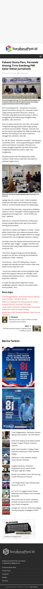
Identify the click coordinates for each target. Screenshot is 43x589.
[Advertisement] (21, 21)
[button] (40, 56)
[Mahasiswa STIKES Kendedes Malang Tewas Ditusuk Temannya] (6, 460)
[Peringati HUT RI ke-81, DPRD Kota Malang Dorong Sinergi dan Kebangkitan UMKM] (6, 511)
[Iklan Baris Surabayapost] (18, 538)
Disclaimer (5, 574)
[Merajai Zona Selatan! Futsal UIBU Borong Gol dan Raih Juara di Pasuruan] (6, 477)
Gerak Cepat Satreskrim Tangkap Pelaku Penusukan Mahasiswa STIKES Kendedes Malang (25, 451)
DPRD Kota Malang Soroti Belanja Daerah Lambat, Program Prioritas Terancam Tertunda (25, 443)
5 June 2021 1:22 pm (10, 73)
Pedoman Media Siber (9, 567)
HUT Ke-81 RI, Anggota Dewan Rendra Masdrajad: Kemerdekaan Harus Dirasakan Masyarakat (25, 493)
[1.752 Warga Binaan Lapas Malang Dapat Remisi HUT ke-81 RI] (6, 486)
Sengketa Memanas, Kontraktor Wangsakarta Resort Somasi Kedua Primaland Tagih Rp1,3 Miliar (23, 468)
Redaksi (4, 577)
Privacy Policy (6, 571)
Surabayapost (23, 73)
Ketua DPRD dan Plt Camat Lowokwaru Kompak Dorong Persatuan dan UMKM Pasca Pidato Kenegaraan (24, 502)
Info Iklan (5, 581)
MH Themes (33, 587)
